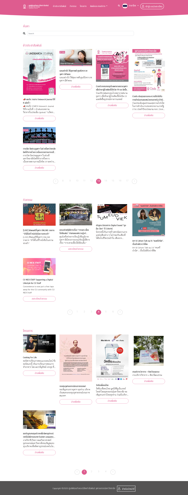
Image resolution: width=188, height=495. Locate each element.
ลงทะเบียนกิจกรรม (75, 249)
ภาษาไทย (132, 5)
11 (84, 180)
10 (77, 180)
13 (98, 180)
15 (113, 180)
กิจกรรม (73, 6)
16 (120, 180)
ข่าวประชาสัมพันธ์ (59, 6)
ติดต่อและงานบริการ (97, 6)
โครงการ (83, 6)
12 (91, 180)
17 (127, 180)
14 (105, 180)
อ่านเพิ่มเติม (39, 118)
